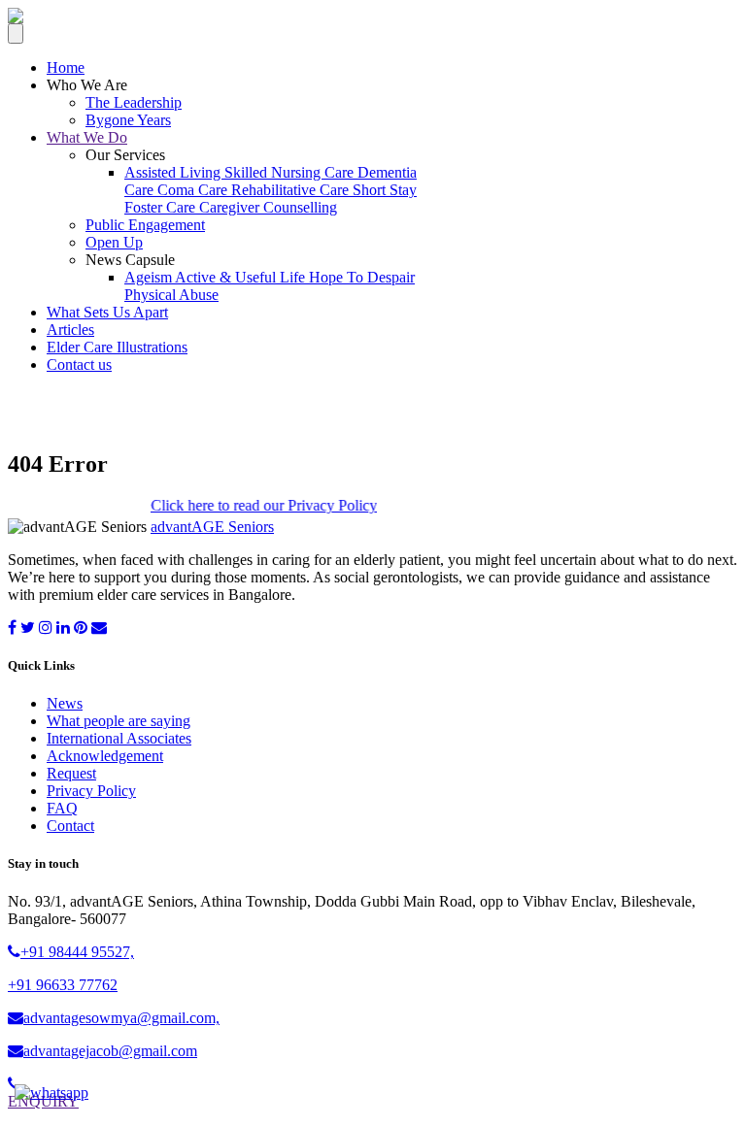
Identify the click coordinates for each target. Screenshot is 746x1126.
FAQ (62, 808)
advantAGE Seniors (212, 526)
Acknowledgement (105, 755)
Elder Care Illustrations (117, 347)
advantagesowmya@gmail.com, (121, 1018)
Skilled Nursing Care (290, 172)
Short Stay (385, 190)
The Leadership (133, 102)
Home (66, 67)
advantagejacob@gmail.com (110, 1051)
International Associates (119, 738)
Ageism (149, 277)
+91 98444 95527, (77, 952)
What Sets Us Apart (107, 312)
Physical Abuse (171, 294)
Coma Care (194, 190)
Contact (70, 825)
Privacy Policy (91, 790)
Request (71, 773)
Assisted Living (174, 172)
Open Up (114, 242)
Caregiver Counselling (268, 207)
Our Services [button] (125, 155)
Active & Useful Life (242, 277)
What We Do (87, 137)
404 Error (73, 411)
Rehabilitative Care (292, 190)
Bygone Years (128, 120)
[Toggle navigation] (15, 33)
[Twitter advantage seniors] (27, 627)
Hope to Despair (362, 277)
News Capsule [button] (130, 259)
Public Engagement (145, 224)
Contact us (79, 364)
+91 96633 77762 (63, 985)
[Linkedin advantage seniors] (63, 627)
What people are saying (118, 720)
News (65, 703)
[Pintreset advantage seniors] (80, 627)
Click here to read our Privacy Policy (255, 505)
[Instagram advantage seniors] (45, 627)
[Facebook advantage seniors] (12, 627)
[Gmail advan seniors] (99, 627)
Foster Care (161, 207)
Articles (70, 329)
